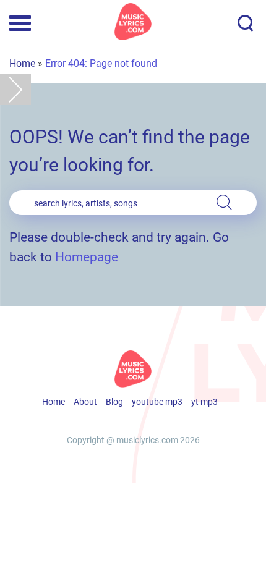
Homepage (86, 256)
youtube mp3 (157, 401)
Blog (114, 401)
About (85, 401)
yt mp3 (204, 401)
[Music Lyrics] (133, 21)
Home (22, 62)
